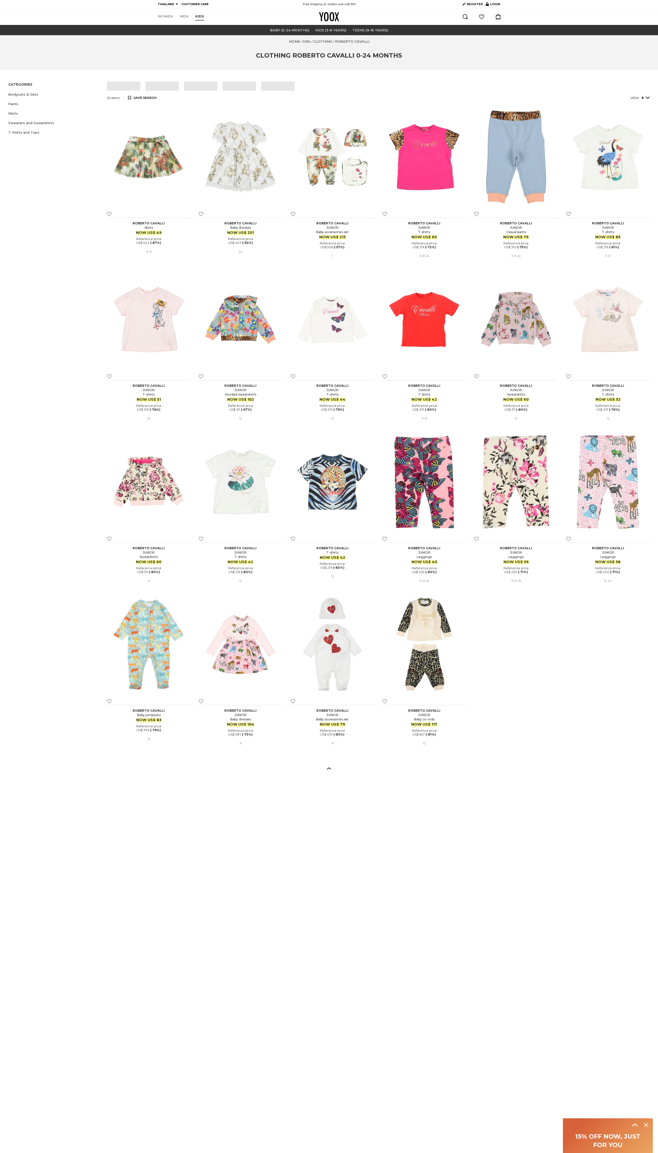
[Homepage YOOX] (329, 16)
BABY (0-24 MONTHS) (289, 30)
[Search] (465, 17)
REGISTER (475, 4)
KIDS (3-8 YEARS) (330, 30)
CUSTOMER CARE (195, 4)
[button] (54, 94)
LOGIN (493, 5)
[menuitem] (165, 16)
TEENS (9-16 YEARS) (370, 30)
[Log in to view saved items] (482, 17)
